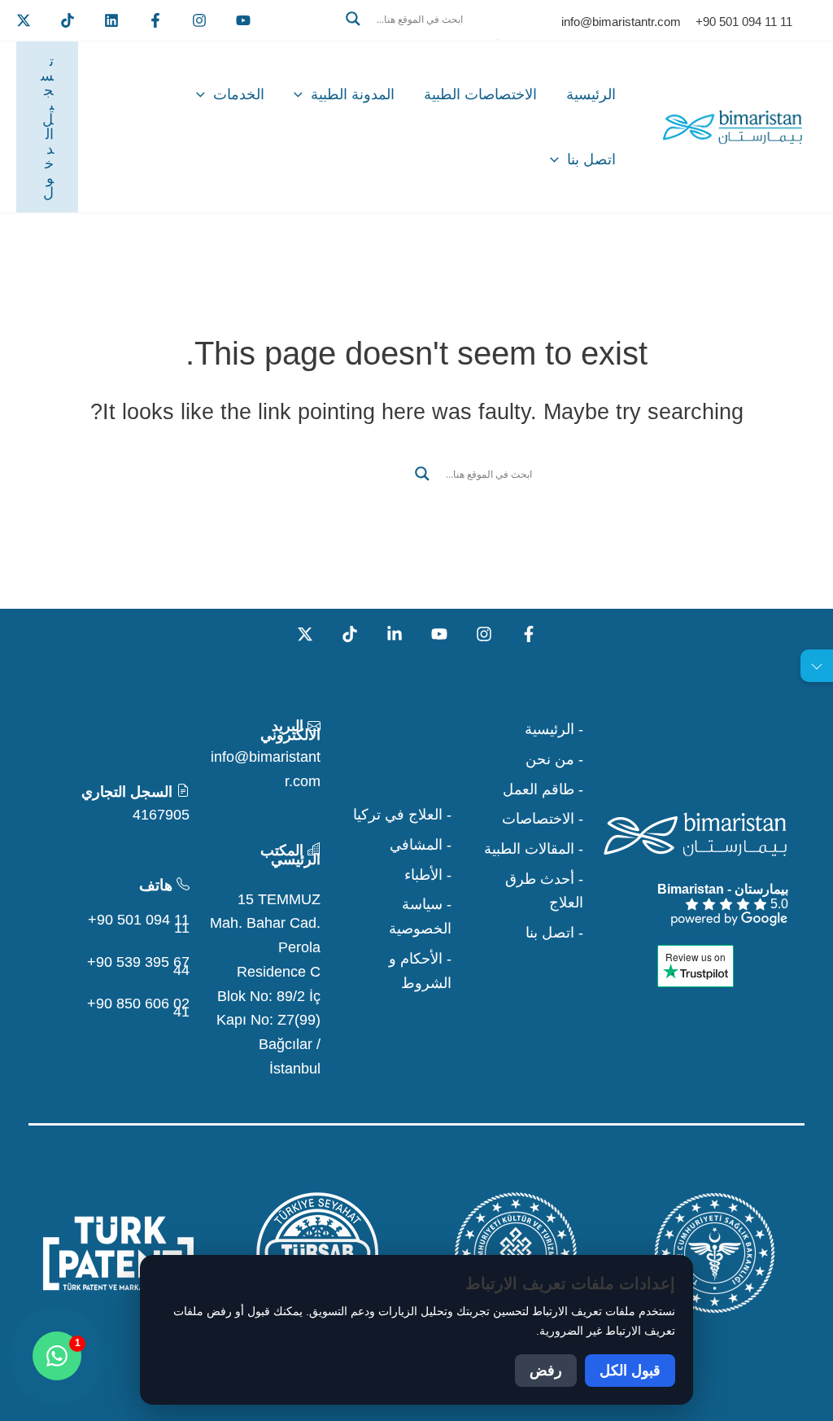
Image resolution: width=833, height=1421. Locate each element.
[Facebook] (155, 20)
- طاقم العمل (543, 789)
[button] (416, 38)
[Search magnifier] (353, 18)
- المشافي (420, 845)
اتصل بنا (591, 159)
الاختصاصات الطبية (480, 94)
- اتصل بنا (554, 933)
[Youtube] (243, 20)
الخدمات (238, 94)
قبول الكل (630, 1370)
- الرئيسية (554, 729)
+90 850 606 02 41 (138, 1007)
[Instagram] (484, 634)
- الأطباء (427, 875)
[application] (302, 94)
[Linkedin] (111, 20)
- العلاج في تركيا (402, 815)
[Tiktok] (67, 20)
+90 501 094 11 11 (139, 924)
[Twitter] (23, 20)
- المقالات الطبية (533, 849)
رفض (546, 1370)
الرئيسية (591, 94)
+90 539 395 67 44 (138, 966)
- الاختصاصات (542, 819)
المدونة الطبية (353, 94)
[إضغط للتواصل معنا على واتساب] (57, 1355)
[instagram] (199, 20)
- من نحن (554, 759)
